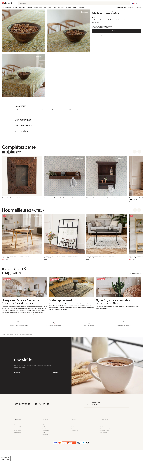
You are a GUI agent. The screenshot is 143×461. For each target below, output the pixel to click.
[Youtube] (48, 404)
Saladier (101, 11)
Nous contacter (104, 423)
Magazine (138, 7)
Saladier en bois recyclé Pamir (110, 11)
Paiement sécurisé (104, 430)
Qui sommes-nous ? (18, 423)
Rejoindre (55, 372)
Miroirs (73, 423)
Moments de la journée (19, 426)
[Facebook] (36, 404)
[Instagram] (40, 404)
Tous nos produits (6, 7)
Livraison (102, 426)
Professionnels (17, 432)
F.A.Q (101, 424)
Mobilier (15, 7)
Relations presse (17, 430)
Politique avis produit (105, 428)
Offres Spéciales (121, 7)
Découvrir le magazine (135, 273)
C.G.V (15, 448)
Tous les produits (75, 430)
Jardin (54, 7)
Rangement (61, 7)
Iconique (68, 7)
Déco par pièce (17, 424)
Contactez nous (116, 30)
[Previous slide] (135, 152)
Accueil (3, 334)
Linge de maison (38, 7)
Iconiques (74, 426)
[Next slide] (139, 152)
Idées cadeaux (75, 428)
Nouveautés (74, 424)
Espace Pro (131, 7)
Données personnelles (23, 448)
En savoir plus (95, 22)
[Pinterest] (44, 404)
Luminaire (29, 7)
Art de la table (47, 7)
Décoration (22, 7)
